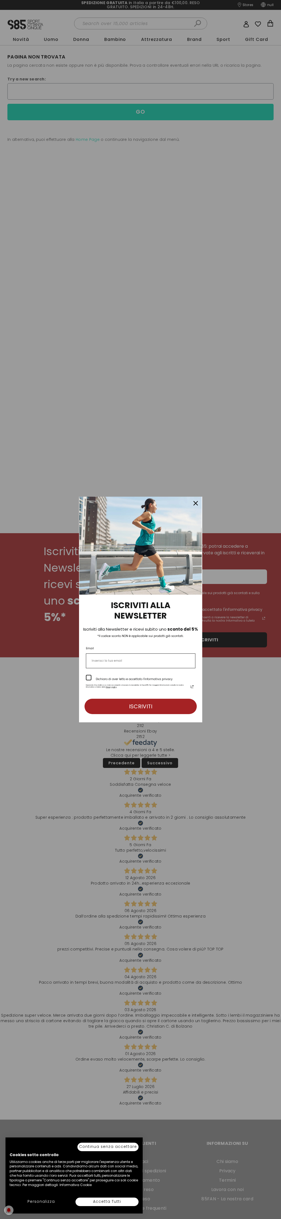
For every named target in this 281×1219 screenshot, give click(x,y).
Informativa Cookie (76, 1184)
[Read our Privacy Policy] (192, 686)
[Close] (195, 503)
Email (90, 648)
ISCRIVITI (140, 706)
